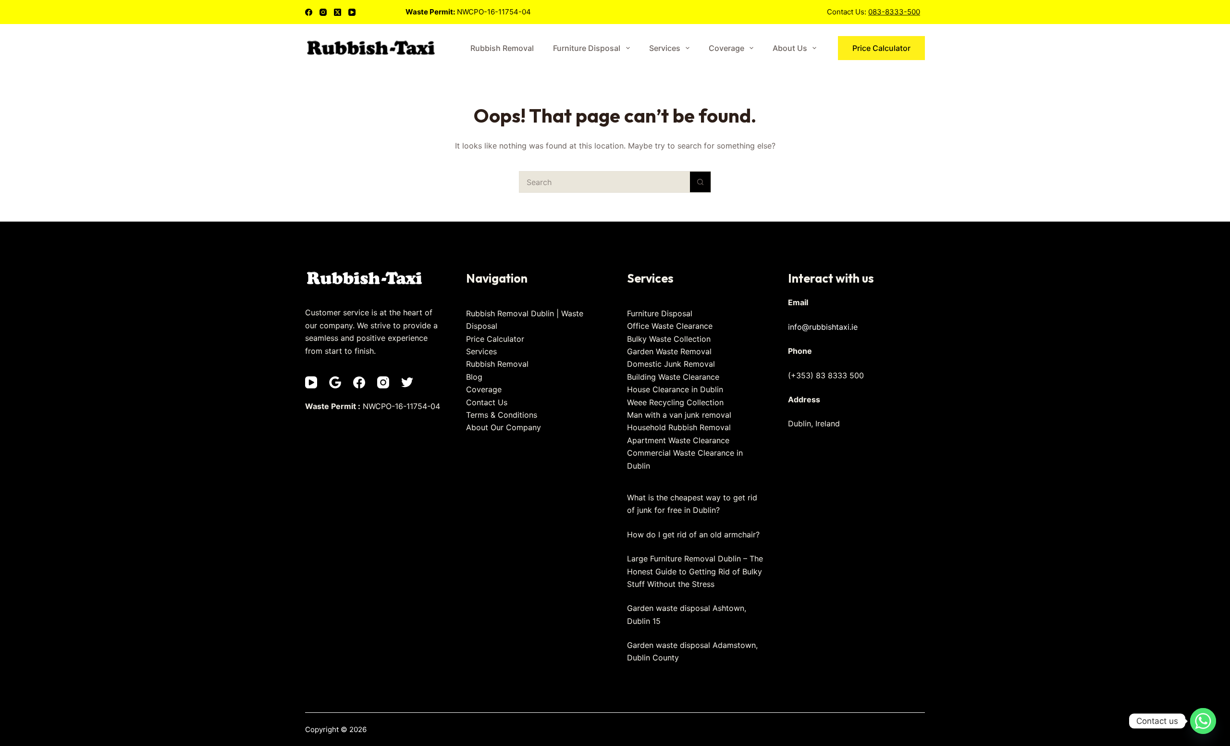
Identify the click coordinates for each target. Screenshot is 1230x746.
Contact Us (486, 402)
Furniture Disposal (586, 48)
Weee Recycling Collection (675, 402)
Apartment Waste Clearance (678, 440)
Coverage (726, 48)
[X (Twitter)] (337, 12)
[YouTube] (352, 12)
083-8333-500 (894, 11)
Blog (474, 377)
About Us (790, 48)
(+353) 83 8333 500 (826, 375)
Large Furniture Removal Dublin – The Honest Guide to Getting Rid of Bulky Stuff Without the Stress (695, 571)
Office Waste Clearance (670, 326)
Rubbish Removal (502, 48)
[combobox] (604, 182)
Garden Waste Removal (669, 351)
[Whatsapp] (1203, 721)
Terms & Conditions (501, 415)
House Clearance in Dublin (675, 389)
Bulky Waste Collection (669, 339)
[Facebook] (308, 12)
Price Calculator (881, 48)
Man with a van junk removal (679, 415)
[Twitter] (407, 382)
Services (664, 48)
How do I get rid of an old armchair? (693, 534)
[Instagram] (323, 12)
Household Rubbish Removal (679, 427)
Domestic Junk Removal (671, 364)
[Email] (335, 382)
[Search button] (700, 182)
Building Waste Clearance (673, 377)
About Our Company (503, 427)
